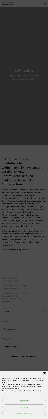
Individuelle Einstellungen (24, 413)
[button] (44, 373)
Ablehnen (24, 407)
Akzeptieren (24, 401)
